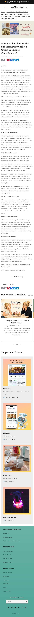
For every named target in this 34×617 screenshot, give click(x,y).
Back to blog (18, 277)
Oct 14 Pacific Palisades (15, 14)
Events (5, 587)
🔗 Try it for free (8, 439)
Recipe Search (7, 555)
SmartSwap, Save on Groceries (12, 541)
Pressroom (6, 576)
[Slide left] (13, 344)
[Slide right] (20, 344)
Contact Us (6, 583)
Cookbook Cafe (7, 558)
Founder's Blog (7, 572)
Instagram (14, 264)
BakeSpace (19, 613)
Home (3, 12)
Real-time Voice (7, 537)
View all (30, 295)
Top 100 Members (8, 551)
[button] (3, 7)
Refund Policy (7, 591)
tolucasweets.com (25, 264)
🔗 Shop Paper (7, 481)
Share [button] (4, 66)
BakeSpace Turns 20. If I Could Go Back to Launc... (17, 322)
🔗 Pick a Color (7, 521)
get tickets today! (16, 89)
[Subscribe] (26, 601)
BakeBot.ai (6, 533)
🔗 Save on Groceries (9, 397)
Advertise (6, 580)
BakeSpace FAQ (7, 562)
